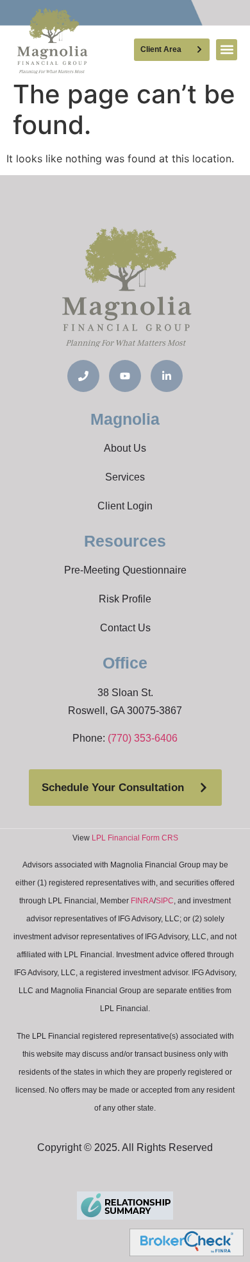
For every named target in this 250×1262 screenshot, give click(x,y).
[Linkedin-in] (167, 376)
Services (125, 477)
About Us (125, 448)
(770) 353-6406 (143, 738)
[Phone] (83, 376)
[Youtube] (125, 376)
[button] (226, 49)
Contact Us (125, 627)
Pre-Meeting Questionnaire (125, 570)
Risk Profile (125, 598)
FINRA (142, 900)
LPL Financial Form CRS (135, 837)
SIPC (165, 900)
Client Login (125, 505)
